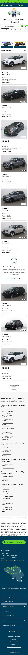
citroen (18, 517)
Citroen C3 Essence (8, 447)
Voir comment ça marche (14, 278)
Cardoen (3, 517)
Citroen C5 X (6, 500)
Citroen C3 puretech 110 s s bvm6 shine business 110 (7, 437)
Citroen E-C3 (6, 498)
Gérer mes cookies (14, 644)
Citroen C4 (6, 489)
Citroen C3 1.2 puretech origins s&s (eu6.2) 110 (7, 415)
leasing (18, 1)
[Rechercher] (22, 26)
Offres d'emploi (14, 641)
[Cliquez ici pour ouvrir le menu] (25, 5)
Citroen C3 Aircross (8, 493)
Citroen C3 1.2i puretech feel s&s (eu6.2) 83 (8, 428)
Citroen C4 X (6, 491)
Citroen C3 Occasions (8, 467)
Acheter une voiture (14, 631)
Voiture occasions (11, 517)
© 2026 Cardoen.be (14, 652)
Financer (2, 1)
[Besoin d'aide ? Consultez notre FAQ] (22, 5)
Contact (14, 639)
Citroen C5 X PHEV (7, 507)
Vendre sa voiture (14, 634)
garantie (14, 557)
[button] (8, 29)
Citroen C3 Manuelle (8, 476)
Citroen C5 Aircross (8, 496)
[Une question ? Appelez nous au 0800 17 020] (19, 5)
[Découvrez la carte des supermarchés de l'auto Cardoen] (14, 582)
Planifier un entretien (14, 636)
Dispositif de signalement (14, 646)
